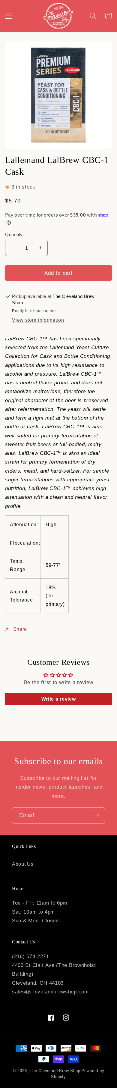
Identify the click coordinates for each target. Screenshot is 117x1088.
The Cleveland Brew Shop (55, 1071)
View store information (38, 320)
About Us (23, 864)
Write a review (58, 699)
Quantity (14, 234)
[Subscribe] (97, 815)
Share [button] (20, 629)
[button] (8, 15)
